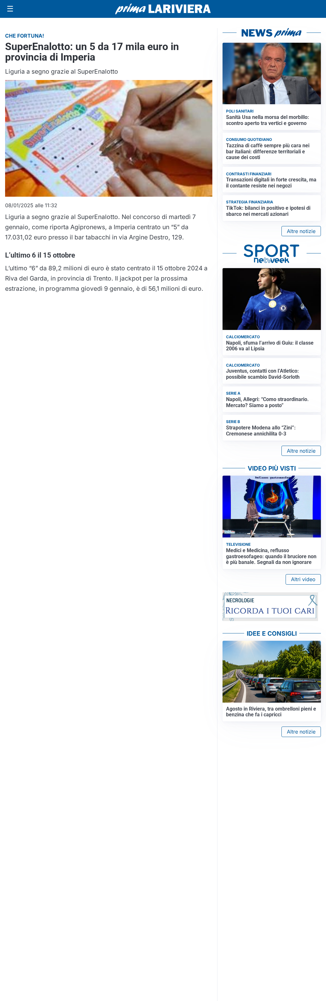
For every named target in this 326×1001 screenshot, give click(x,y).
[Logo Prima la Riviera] (163, 9)
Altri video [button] (303, 579)
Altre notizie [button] (301, 231)
